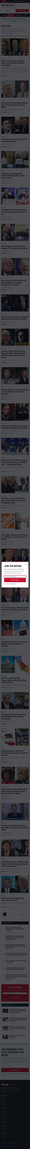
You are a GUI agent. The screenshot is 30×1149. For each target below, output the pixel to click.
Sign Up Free (15, 580)
